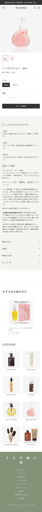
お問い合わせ (21, 470)
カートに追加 (21, 106)
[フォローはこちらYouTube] (28, 458)
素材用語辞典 (21, 477)
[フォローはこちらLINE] (21, 462)
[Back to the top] (37, 507)
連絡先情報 (21, 498)
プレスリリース (21, 473)
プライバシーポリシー (21, 484)
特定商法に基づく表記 (21, 495)
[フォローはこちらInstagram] (21, 458)
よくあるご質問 (21, 480)
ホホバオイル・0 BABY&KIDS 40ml (21, 329)
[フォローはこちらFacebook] (7, 458)
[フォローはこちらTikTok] (35, 458)
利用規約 (21, 491)
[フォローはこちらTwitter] (14, 458)
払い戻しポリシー (21, 487)
